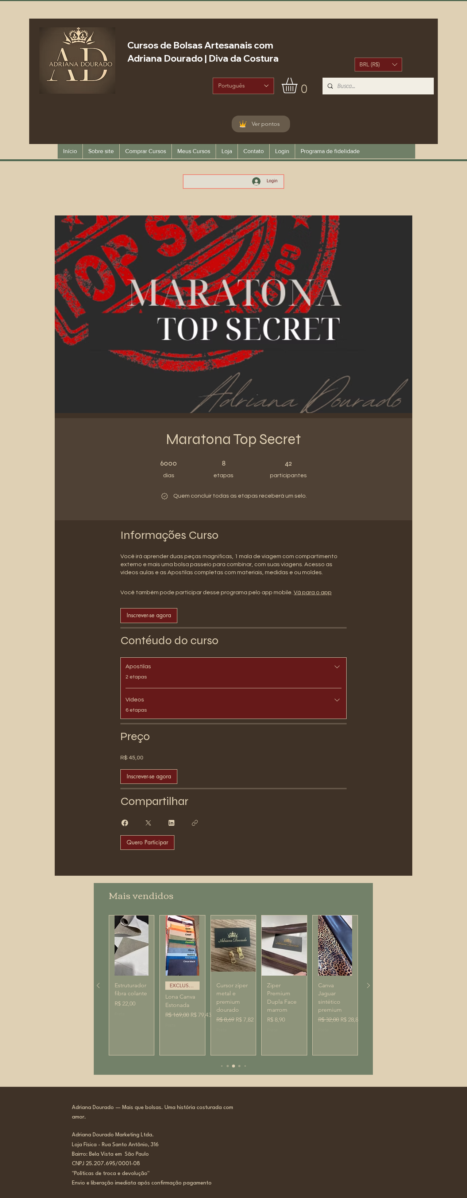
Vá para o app (313, 592)
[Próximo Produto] (368, 985)
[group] (233, 985)
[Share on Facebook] (124, 822)
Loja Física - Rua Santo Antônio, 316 (117, 1145)
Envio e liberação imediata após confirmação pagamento (142, 1183)
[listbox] (378, 64)
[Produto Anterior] (98, 985)
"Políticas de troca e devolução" (111, 1173)
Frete (120, 1013)
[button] (378, 64)
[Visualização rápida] (131, 945)
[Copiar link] (194, 822)
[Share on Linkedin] (171, 822)
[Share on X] (148, 822)
